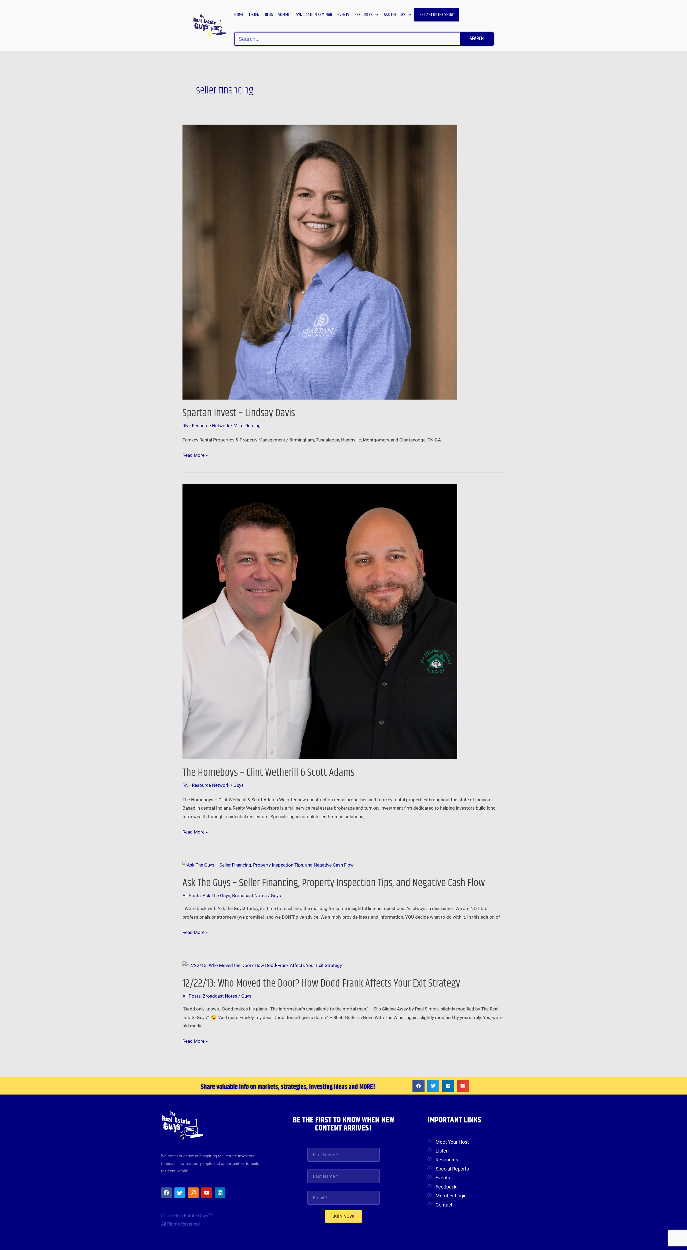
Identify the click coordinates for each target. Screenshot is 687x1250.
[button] (418, 1086)
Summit (284, 14)
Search (477, 39)
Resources (363, 14)
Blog (269, 14)
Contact (444, 1205)
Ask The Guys (216, 895)
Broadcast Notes (249, 895)
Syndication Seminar (314, 14)
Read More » (195, 454)
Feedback (446, 1187)
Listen (254, 14)
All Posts (191, 895)
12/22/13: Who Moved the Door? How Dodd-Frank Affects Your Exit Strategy (321, 983)
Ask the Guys (394, 14)
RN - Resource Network (205, 425)
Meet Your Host (452, 1142)
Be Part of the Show (436, 14)
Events (343, 14)
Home (239, 14)
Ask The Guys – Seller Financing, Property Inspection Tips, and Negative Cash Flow (333, 883)
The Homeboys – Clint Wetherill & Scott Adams (268, 773)
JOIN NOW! (343, 1216)
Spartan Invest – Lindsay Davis (238, 413)
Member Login (451, 1195)
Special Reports (452, 1169)
